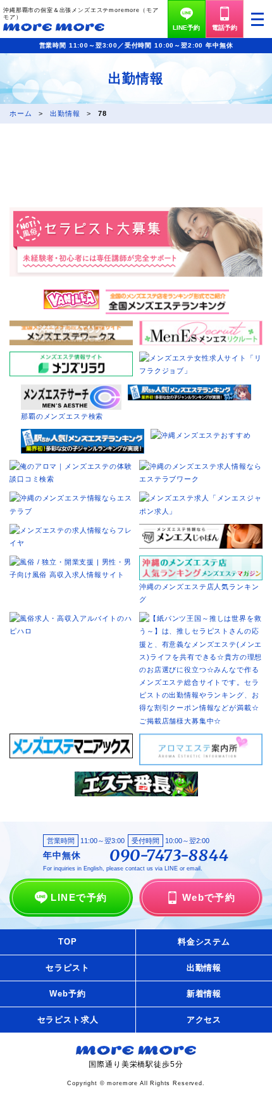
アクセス (204, 1019)
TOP (67, 941)
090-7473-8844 (169, 856)
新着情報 (204, 993)
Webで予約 (209, 897)
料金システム (204, 941)
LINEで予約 (79, 897)
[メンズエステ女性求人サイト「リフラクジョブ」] (201, 358)
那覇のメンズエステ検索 (62, 416)
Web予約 (67, 993)
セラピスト (67, 967)
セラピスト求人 (68, 1019)
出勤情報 (204, 967)
